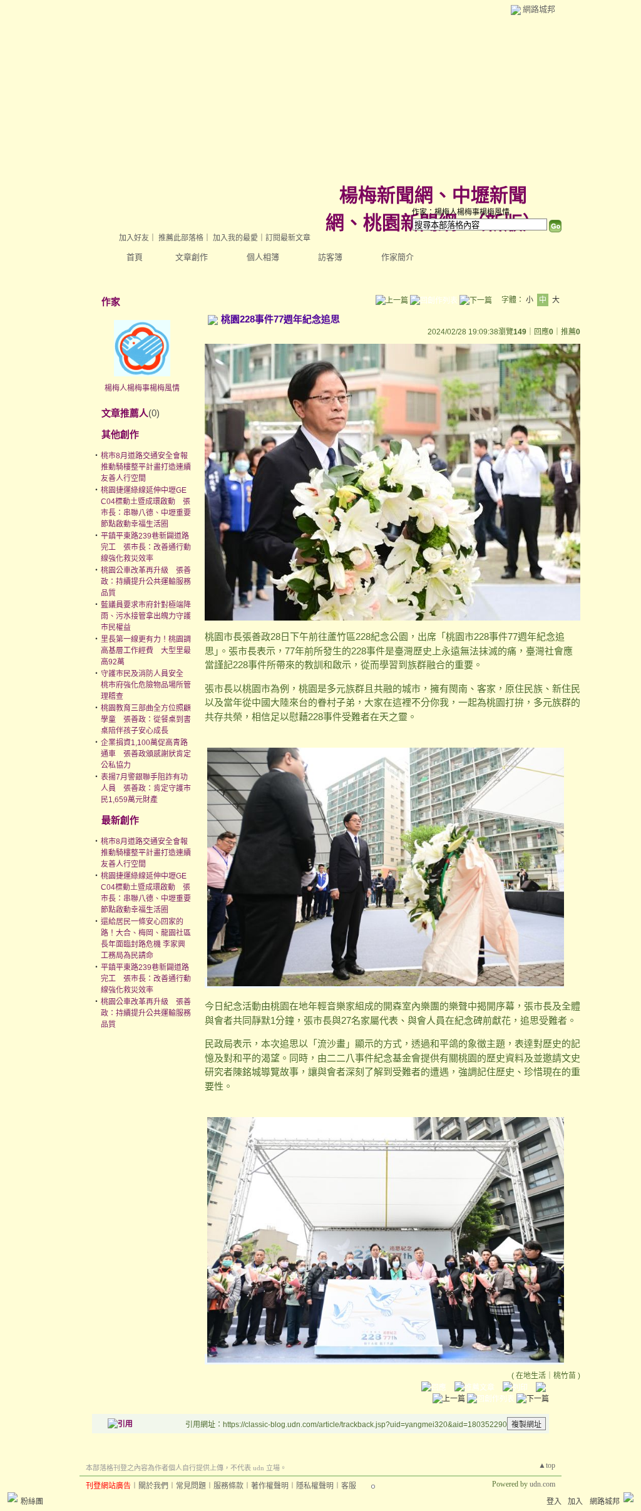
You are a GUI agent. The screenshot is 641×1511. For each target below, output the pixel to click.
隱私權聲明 (315, 1486)
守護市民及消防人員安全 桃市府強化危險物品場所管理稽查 (146, 685)
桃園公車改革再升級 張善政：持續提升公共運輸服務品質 (146, 581)
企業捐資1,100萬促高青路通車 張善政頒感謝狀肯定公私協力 (146, 754)
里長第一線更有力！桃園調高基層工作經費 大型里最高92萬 (146, 650)
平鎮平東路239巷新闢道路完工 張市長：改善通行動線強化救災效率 (146, 547)
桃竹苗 (564, 1375)
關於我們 (153, 1486)
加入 (575, 1501)
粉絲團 (32, 1501)
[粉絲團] (13, 1497)
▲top (546, 1465)
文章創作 (191, 257)
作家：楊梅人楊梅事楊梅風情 (461, 212)
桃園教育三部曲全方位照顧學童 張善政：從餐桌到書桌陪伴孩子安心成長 (146, 719)
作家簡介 (397, 257)
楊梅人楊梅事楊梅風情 (142, 388)
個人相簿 (263, 257)
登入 (554, 1501)
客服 (348, 1486)
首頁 (134, 257)
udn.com (542, 1484)
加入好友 (134, 238)
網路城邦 (539, 9)
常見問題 (191, 1486)
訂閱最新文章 (287, 238)
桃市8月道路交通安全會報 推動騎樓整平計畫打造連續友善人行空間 (148, 467)
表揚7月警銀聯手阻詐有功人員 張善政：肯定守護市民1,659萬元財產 (146, 788)
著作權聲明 (270, 1486)
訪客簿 (330, 257)
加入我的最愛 (235, 238)
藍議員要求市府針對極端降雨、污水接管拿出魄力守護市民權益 (146, 616)
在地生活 (531, 1375)
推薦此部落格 (180, 238)
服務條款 (228, 1486)
